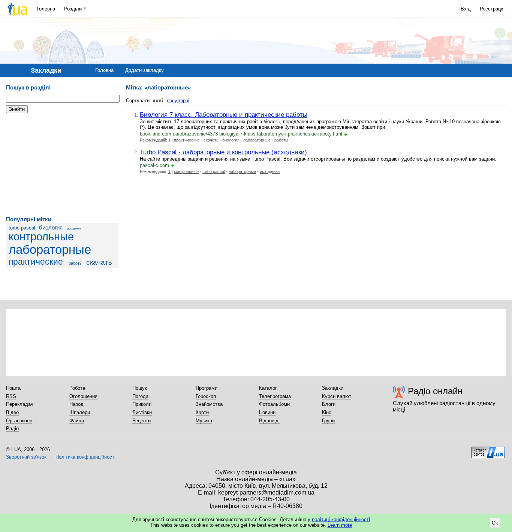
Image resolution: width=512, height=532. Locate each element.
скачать (99, 262)
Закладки (332, 388)
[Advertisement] (62, 165)
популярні (178, 100)
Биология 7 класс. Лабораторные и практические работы (223, 114)
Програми (206, 388)
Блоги (328, 404)
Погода (140, 396)
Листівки (142, 412)
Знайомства (209, 404)
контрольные (41, 237)
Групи (328, 420)
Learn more (340, 525)
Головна (46, 9)
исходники (74, 228)
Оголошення (83, 396)
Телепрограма (275, 396)
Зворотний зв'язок (26, 457)
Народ (76, 404)
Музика (204, 420)
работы (75, 263)
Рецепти (141, 420)
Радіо (12, 428)
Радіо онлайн (435, 391)
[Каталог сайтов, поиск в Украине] (488, 450)
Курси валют (336, 396)
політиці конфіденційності (341, 519)
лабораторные (50, 249)
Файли (76, 420)
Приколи (141, 404)
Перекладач (19, 404)
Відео (12, 412)
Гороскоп (206, 396)
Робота (77, 388)
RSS (11, 396)
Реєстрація (492, 9)
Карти (202, 412)
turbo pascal (22, 228)
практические (36, 262)
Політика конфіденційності (85, 457)
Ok (495, 523)
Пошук (139, 388)
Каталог (268, 388)
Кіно (326, 412)
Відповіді (269, 420)
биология (51, 227)
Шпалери (79, 412)
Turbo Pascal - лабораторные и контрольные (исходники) (223, 152)
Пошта (13, 388)
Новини (267, 412)
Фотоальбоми (274, 404)
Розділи (73, 9)
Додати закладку (144, 70)
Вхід (466, 9)
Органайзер (19, 420)
